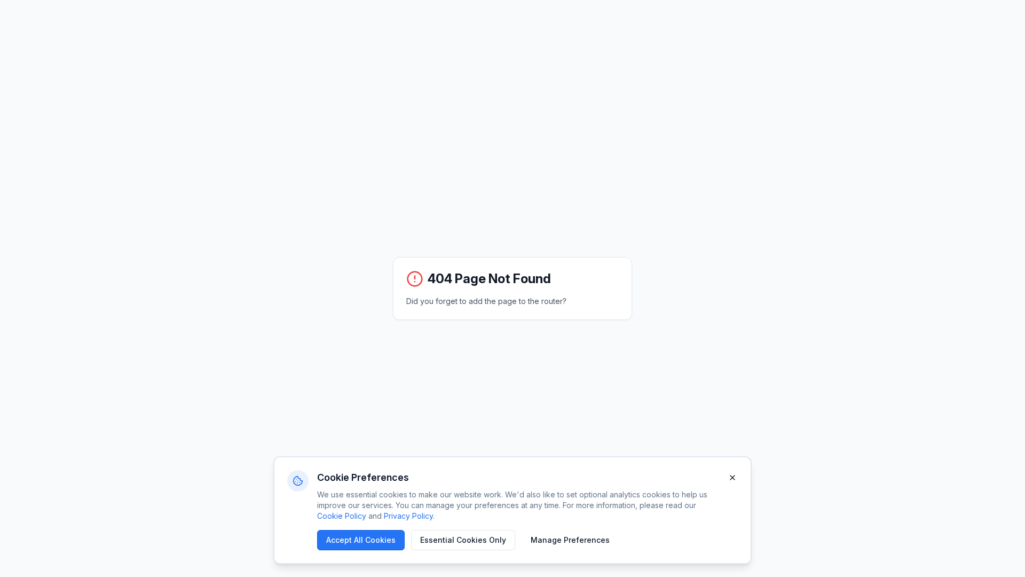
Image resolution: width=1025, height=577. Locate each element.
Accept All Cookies (361, 539)
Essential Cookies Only (463, 539)
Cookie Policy (341, 515)
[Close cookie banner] (732, 477)
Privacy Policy (408, 515)
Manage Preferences (570, 539)
